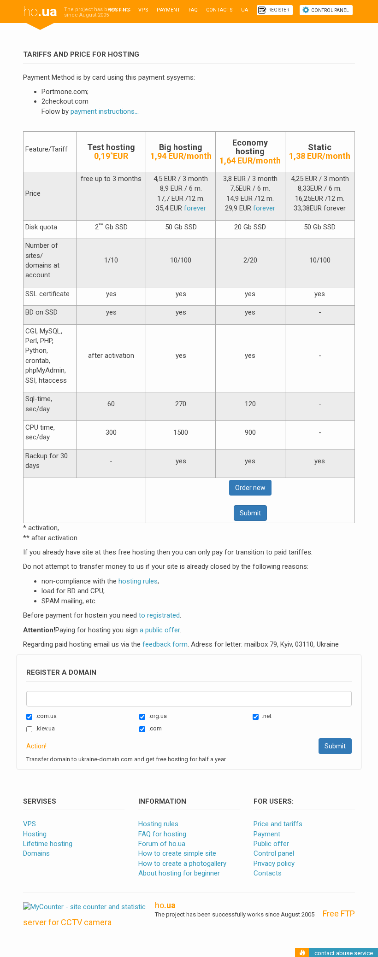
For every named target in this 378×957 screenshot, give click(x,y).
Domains (36, 853)
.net (267, 715)
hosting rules (138, 581)
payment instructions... (105, 111)
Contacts (219, 10)
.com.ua (46, 715)
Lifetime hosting (47, 844)
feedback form (165, 644)
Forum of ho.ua (161, 844)
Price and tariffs (278, 824)
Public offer (271, 844)
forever (195, 208)
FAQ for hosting (162, 834)
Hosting (118, 10)
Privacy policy (274, 863)
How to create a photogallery (182, 863)
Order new (250, 487)
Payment (168, 10)
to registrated (159, 615)
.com (155, 728)
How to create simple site (177, 853)
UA (244, 10)
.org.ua (157, 715)
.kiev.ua (45, 728)
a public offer (160, 630)
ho (40, 11)
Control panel (330, 10)
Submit (250, 513)
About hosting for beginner (179, 873)
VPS (143, 10)
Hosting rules (158, 824)
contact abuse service (343, 953)
